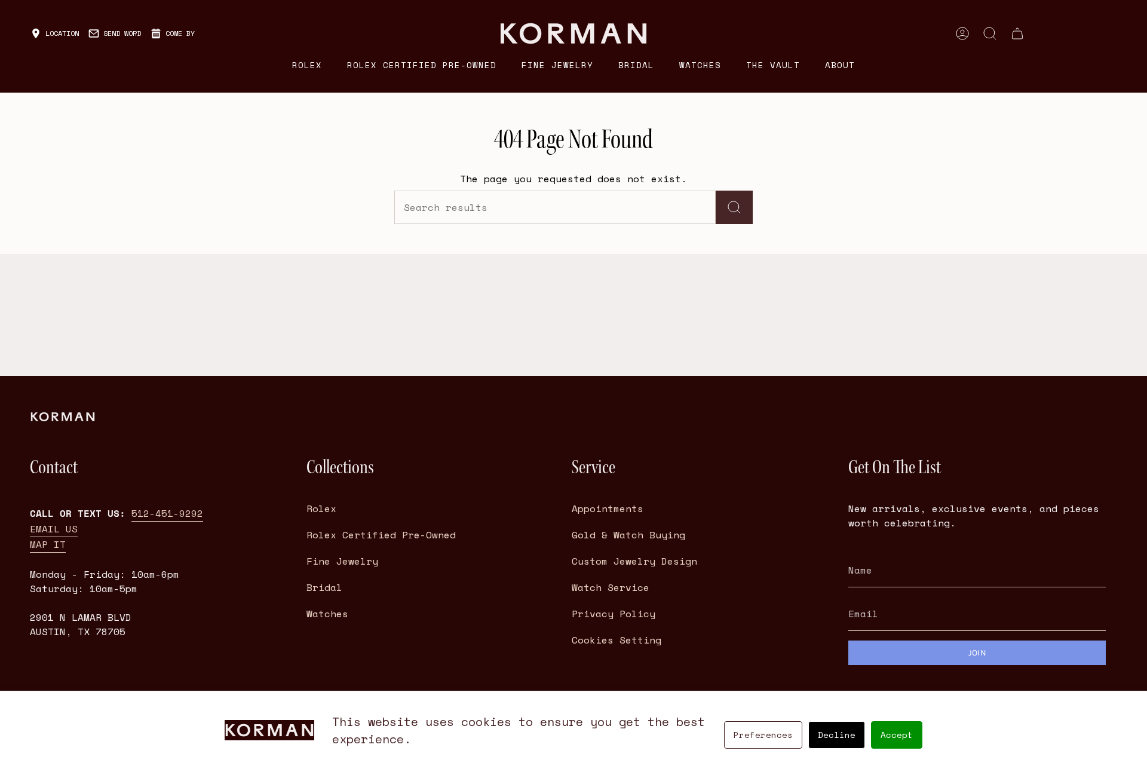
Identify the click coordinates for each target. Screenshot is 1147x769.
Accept (897, 734)
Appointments (607, 508)
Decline (836, 734)
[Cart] (1017, 33)
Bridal (324, 587)
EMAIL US (54, 529)
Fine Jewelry (342, 561)
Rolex (321, 508)
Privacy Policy (613, 613)
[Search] (734, 207)
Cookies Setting (616, 640)
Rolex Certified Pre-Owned (381, 535)
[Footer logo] (63, 417)
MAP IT (48, 544)
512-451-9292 (167, 513)
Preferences (763, 734)
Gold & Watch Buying (628, 535)
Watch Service (610, 587)
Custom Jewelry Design (634, 561)
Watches (327, 613)
